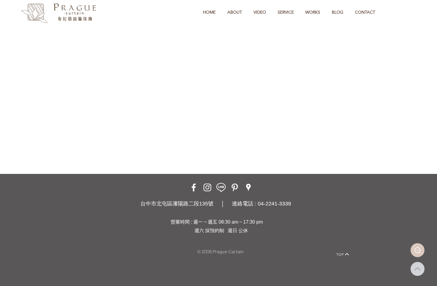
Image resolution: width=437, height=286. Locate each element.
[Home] (89, 246)
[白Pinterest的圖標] (234, 187)
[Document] (418, 250)
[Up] (418, 269)
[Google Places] (248, 187)
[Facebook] (193, 187)
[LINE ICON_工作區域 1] (221, 187)
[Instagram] (207, 187)
